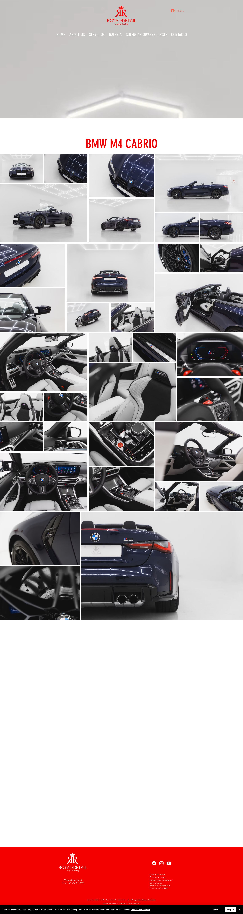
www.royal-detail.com (95, 900)
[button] (115, 34)
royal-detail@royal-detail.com (145, 900)
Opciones (216, 909)
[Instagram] (161, 863)
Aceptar (230, 909)
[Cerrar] (239, 909)
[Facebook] (154, 863)
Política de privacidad (140, 909)
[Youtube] (169, 863)
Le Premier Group (126, 903)
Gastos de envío (157, 874)
